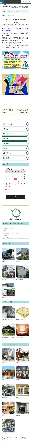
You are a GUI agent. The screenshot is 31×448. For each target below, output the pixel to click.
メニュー (27, 1)
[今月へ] (21, 169)
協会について (7, 231)
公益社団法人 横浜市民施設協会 (19, 7)
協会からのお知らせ (9, 228)
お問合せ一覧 (7, 235)
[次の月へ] (24, 169)
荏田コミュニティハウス (15, 438)
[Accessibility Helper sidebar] (2, 2)
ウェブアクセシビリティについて (12, 233)
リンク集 (6, 237)
